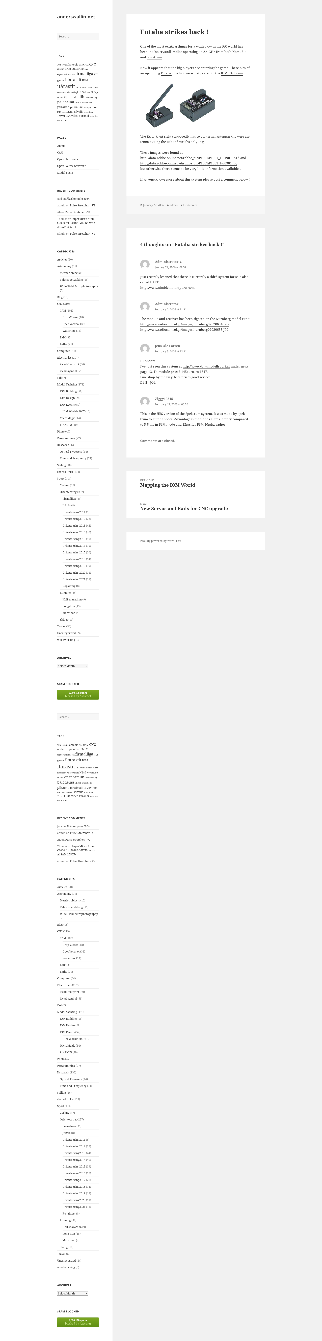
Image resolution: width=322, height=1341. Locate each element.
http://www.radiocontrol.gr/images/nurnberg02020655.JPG (184, 329)
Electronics (64, 357)
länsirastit (61, 92)
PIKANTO (66, 425)
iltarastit (73, 79)
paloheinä (65, 102)
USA (68, 115)
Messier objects (70, 273)
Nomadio (239, 52)
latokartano (87, 87)
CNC (92, 64)
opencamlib (74, 96)
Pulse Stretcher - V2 (82, 205)
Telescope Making (71, 280)
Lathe (63, 344)
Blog (81, 65)
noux (60, 97)
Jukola (67, 505)
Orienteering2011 (74, 512)
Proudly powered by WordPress (160, 541)
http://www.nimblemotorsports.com (167, 287)
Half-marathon (72, 599)
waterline (94, 116)
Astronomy (64, 266)
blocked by (78, 694)
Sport (60, 478)
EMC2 (84, 69)
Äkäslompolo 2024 (78, 199)
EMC (63, 337)
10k (59, 64)
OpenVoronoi (71, 324)
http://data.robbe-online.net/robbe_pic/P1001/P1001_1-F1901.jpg (188, 158)
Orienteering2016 (74, 546)
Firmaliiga (69, 499)
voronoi (84, 116)
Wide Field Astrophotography (79, 286)
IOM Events (67, 404)
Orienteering (68, 492)
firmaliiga (84, 73)
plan (86, 107)
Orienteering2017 (74, 552)
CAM (86, 64)
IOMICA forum (232, 73)
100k (64, 65)
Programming (66, 438)
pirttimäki (76, 107)
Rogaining (69, 586)
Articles (62, 259)
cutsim (60, 68)
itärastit (66, 86)
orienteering (91, 97)
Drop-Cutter (70, 317)
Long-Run (69, 606)
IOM (85, 80)
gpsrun (60, 80)
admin (174, 205)
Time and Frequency (73, 458)
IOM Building (68, 391)
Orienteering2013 (74, 525)
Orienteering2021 (74, 579)
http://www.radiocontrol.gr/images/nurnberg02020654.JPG (184, 324)
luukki (95, 87)
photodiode (87, 102)
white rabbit (62, 120)
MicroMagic (73, 92)
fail (69, 74)
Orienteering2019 (74, 566)
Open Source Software (71, 166)
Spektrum (154, 57)
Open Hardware (67, 159)
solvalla (78, 112)
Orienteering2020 (74, 572)
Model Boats (65, 173)
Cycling (64, 485)
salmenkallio (67, 112)
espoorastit (62, 74)
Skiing (64, 619)
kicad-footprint (69, 364)
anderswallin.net (76, 16)
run (59, 111)
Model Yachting (67, 384)
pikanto (63, 107)
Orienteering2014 (74, 532)
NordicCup (92, 92)
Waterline (69, 331)
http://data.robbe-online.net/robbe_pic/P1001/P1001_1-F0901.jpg (188, 163)
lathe (79, 87)
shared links (65, 472)
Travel (61, 115)
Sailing (61, 465)
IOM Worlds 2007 (74, 411)
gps (96, 74)
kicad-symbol (68, 371)
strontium (88, 112)
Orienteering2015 (74, 539)
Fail (59, 378)
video (74, 116)
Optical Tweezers (71, 451)
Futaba (166, 73)
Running (65, 593)
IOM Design (67, 398)
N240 (82, 92)
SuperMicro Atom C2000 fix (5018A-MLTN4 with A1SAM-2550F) (76, 223)
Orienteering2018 (74, 559)
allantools (72, 64)
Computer (63, 351)
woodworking (66, 640)
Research (63, 445)
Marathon (69, 613)
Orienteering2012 (74, 519)
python (92, 107)
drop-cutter (72, 69)
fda (73, 74)
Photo (78, 102)
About (61, 146)
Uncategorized (66, 633)
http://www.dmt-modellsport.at (206, 366)
